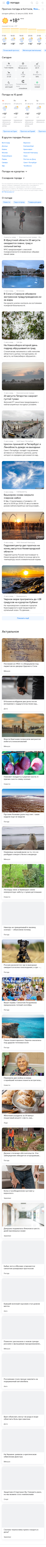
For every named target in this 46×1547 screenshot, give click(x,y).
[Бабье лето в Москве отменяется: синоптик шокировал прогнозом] (23, 1258)
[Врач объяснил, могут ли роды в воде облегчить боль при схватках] (23, 1408)
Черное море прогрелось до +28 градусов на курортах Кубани (22, 601)
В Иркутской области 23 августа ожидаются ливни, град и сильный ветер (22, 243)
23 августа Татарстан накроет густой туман (21, 397)
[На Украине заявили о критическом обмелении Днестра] (23, 1446)
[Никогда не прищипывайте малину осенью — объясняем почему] (23, 919)
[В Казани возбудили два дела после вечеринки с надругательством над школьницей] (23, 693)
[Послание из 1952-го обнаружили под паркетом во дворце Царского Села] (23, 656)
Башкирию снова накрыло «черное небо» (19, 496)
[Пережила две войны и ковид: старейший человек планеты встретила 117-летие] (23, 1070)
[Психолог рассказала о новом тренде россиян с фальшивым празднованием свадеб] (23, 1333)
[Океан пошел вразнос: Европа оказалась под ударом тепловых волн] (23, 1032)
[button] (5, 20)
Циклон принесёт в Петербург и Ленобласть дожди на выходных (22, 446)
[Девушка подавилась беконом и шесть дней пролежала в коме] (23, 1220)
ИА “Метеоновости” (8, 192)
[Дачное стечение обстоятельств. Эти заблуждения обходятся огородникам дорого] (23, 1145)
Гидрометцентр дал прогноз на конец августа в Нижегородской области (22, 548)
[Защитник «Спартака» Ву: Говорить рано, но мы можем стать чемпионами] (23, 1484)
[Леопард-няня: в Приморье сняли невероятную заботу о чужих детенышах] (23, 881)
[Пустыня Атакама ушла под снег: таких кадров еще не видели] (23, 806)
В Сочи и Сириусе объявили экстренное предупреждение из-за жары (23, 297)
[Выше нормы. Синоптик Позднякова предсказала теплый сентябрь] (23, 994)
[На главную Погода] (14, 3)
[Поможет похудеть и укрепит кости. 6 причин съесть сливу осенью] (23, 768)
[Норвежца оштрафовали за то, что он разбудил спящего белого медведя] (23, 844)
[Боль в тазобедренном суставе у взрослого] (23, 1183)
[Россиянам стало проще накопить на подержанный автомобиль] (23, 1371)
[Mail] (8, 3)
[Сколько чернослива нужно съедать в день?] (23, 1521)
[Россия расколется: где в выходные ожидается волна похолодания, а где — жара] (23, 957)
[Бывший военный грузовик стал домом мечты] (23, 1295)
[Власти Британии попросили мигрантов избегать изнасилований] (23, 731)
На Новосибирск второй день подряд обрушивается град (20, 347)
